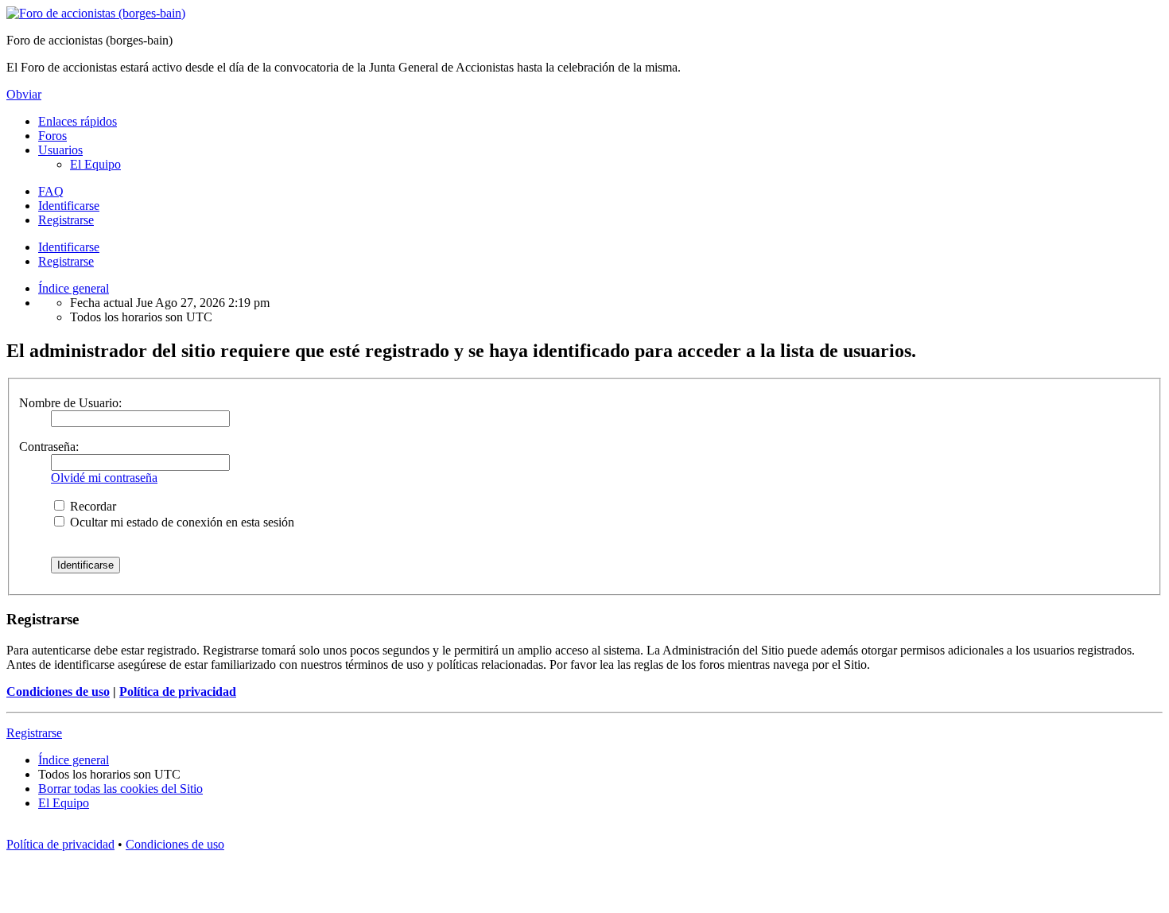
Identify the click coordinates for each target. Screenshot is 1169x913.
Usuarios (60, 150)
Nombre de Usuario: (70, 403)
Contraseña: (49, 446)
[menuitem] (95, 164)
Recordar (91, 506)
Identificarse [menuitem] (68, 205)
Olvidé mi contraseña (104, 477)
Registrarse (66, 261)
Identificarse (68, 247)
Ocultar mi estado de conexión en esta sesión (180, 522)
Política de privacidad (177, 691)
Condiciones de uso (58, 691)
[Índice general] (95, 13)
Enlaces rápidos (77, 121)
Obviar (23, 94)
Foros (52, 135)
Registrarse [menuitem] (66, 220)
